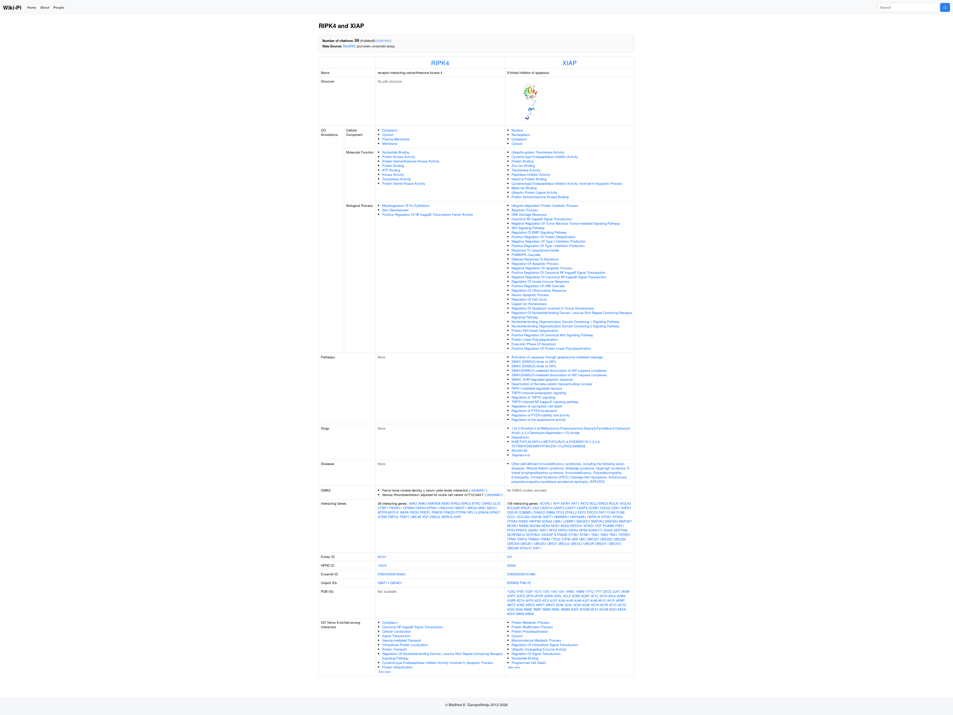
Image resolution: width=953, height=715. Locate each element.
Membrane (389, 143)
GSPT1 (548, 516)
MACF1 (460, 507)
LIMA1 (557, 521)
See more (385, 672)
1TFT (598, 591)
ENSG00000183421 (392, 574)
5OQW (584, 609)
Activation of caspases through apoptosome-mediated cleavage (557, 357)
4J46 (577, 600)
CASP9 (582, 507)
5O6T (575, 609)
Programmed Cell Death (528, 662)
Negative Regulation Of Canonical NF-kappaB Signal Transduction (558, 277)
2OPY (511, 595)
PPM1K (521, 530)
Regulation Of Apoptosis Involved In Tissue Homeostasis (552, 308)
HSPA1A (593, 516)
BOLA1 (614, 503)
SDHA (608, 530)
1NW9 (580, 591)
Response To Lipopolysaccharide (535, 250)
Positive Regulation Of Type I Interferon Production (548, 245)
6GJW (603, 609)
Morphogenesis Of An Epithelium (406, 205)
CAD (535, 507)
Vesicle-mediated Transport (401, 640)
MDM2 (524, 525)
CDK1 (615, 507)
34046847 (478, 490)
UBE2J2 (564, 543)
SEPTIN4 (620, 530)
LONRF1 (569, 521)
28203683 (494, 494)
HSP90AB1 (578, 516)
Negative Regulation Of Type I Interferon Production (548, 241)
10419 (382, 565)
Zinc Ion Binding (523, 165)
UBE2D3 (619, 539)
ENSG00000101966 (521, 574)
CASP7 (570, 507)
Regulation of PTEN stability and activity (540, 415)
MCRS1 (512, 525)
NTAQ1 (589, 525)
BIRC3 (466, 503)
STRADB (560, 534)
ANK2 (413, 503)
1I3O (546, 591)
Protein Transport (394, 649)
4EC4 (521, 600)
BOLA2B (513, 507)
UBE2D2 (606, 539)
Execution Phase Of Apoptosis (533, 344)
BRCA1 (526, 507)
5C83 (510, 609)
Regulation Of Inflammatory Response (538, 290)
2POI (530, 595)
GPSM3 (408, 507)
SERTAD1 (533, 534)
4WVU (550, 604)
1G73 (538, 591)
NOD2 (565, 525)
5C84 (519, 609)
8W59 (520, 613)
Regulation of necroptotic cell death (536, 406)
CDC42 (605, 507)
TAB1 (595, 534)
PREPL (425, 512)
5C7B (604, 604)
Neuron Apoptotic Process (530, 294)
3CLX (567, 595)
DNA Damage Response (528, 214)
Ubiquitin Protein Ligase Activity (534, 192)
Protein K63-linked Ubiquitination (534, 330)
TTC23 (555, 539)
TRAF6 (522, 539)
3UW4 (621, 595)
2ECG (607, 591)
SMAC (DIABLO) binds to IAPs (533, 361)
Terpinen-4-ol (520, 455)
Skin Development (395, 210)
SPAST (495, 512)
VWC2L (435, 516)
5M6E (528, 609)
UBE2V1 (601, 543)
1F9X (520, 591)
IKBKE (523, 521)
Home (31, 7)
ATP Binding (391, 170)
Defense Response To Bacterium (535, 259)
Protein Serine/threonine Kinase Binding (540, 196)
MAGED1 (583, 521)
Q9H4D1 (396, 582)
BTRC (476, 503)
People (58, 7)
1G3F (529, 591)
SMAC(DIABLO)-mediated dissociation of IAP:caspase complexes (559, 370)
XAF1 (537, 548)
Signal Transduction (396, 635)
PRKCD (448, 512)
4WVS (530, 604)
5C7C (613, 604)
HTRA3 (512, 521)
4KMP (620, 600)
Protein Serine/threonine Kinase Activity (411, 161)
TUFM (565, 539)
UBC (582, 539)
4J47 (585, 600)
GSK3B (536, 516)
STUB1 (573, 534)
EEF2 (582, 512)
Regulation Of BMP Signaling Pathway (539, 232)
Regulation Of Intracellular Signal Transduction (544, 644)
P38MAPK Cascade (525, 254)
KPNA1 (432, 507)
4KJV (611, 600)
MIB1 (482, 507)
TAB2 (604, 534)
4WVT (540, 604)
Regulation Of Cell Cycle (529, 299)
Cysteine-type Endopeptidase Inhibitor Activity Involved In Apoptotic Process (566, 183)
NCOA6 (535, 525)
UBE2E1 (526, 543)
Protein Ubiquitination (397, 667)
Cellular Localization (396, 631)
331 (509, 556)
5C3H (577, 604)
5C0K (560, 604)
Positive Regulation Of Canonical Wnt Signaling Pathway (552, 335)
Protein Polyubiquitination (529, 631)
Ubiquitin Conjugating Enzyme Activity (539, 649)
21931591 (383, 40)
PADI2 (414, 512)
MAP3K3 (611, 521)
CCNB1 (593, 507)
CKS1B (512, 512)
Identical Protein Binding (528, 179)
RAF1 (544, 530)
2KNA (625, 591)
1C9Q (511, 591)
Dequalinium (520, 437)
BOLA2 (625, 503)
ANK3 (422, 503)
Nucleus (517, 130)
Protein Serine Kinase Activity (403, 183)
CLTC (497, 503)
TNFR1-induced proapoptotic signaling (538, 392)
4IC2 (538, 600)
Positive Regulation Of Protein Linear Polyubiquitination (551, 348)
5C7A (595, 604)
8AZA (622, 609)
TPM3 (511, 539)
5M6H (547, 609)
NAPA (404, 512)
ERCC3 (592, 512)
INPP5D (535, 521)
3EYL (595, 595)
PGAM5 (608, 525)
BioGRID (349, 46)
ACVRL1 (546, 503)
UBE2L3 (576, 543)
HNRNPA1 (561, 516)
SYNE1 (585, 534)
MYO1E (393, 512)
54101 (382, 556)
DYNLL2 (571, 512)
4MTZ (511, 604)
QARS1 (533, 530)
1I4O (553, 591)
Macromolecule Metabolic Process (536, 640)
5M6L (556, 609)
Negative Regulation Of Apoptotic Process (541, 268)
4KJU (602, 600)
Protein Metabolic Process (530, 622)
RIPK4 (440, 62)
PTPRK (460, 512)
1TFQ (589, 591)
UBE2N (588, 543)
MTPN (382, 512)
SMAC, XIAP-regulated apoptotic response (542, 379)
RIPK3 (563, 530)
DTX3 (560, 512)
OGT (598, 525)
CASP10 (546, 507)
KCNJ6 (547, 521)
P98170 (525, 582)
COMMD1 (525, 512)
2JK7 (616, 591)
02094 (511, 565)
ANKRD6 (434, 503)
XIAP (569, 62)
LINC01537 (446, 507)
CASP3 (558, 507)
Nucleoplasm (520, 134)
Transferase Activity (396, 179)
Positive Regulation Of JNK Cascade (538, 285)
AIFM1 (565, 503)
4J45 (569, 600)
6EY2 (594, 609)
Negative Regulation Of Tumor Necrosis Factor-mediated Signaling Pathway (565, 223)
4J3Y (553, 600)
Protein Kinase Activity (398, 156)
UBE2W (512, 548)
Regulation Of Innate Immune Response (540, 281)
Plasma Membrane (395, 139)
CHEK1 (626, 507)
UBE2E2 (540, 543)
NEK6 (546, 525)
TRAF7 (404, 516)
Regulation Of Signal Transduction (535, 653)
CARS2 (486, 503)
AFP (556, 503)
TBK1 (613, 534)
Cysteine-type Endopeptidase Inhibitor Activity (544, 156)
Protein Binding (393, 165)
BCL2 (594, 503)
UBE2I (552, 543)
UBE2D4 (513, 543)
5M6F (537, 609)
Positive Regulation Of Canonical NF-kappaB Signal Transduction (558, 272)
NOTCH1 (576, 525)
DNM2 (550, 512)
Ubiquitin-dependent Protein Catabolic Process (544, 205)
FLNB (620, 512)
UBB (574, 539)
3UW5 (511, 600)
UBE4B (415, 516)
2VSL (558, 595)
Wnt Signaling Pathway (528, 227)
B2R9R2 (513, 582)
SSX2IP (547, 534)
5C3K (586, 604)
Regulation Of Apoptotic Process (535, 263)
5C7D (622, 604)
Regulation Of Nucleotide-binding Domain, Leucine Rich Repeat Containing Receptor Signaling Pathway (571, 314)
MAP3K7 (625, 521)
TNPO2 (393, 516)
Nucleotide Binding (395, 152)
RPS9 (583, 530)
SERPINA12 (516, 534)
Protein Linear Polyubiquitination (534, 339)
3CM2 (576, 595)
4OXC (520, 604)
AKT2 (584, 503)
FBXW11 (395, 507)
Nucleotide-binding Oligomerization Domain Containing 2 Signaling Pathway (565, 326)
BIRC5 (603, 503)
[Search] (945, 7)
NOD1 (555, 525)
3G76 (603, 595)
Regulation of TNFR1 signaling (533, 397)
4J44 (561, 600)
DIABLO (539, 512)
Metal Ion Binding (524, 188)
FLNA (611, 512)
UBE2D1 (593, 539)
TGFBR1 (624, 534)
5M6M (565, 609)
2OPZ (521, 595)
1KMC (570, 591)
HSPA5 (420, 507)
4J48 (593, 600)
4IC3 (545, 600)
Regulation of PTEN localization (534, 410)
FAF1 (602, 512)
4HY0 (530, 600)
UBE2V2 (615, 543)
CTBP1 (383, 507)
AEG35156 (519, 450)
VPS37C (525, 548)
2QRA (548, 595)
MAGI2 (472, 507)
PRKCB (437, 512)
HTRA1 (606, 516)
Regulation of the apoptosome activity (538, 419)
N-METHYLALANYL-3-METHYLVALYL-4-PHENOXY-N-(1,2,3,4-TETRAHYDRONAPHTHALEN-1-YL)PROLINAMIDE (556, 443)
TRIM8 (545, 539)
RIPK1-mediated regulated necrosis (536, 388)
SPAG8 (483, 512)
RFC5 (553, 530)
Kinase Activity (393, 174)
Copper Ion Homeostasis (529, 303)
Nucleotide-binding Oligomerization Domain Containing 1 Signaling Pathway (565, 321)
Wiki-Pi (12, 7)
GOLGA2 (523, 516)
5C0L (568, 604)
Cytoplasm (390, 130)
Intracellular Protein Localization (405, 644)
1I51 (561, 591)
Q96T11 (383, 582)
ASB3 (446, 503)
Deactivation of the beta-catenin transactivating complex (551, 383)
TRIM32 (533, 539)
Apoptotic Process (524, 210)
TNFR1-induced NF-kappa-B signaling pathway (545, 401)
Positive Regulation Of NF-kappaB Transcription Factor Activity (427, 214)
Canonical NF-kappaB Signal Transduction (541, 219)
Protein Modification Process (532, 626)
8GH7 (511, 613)
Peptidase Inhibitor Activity (530, 174)
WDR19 (447, 516)
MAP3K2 (597, 521)
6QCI (613, 609)
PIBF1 (619, 525)
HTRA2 (618, 516)
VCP (425, 516)
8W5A (529, 613)
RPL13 (472, 512)
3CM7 (585, 595)
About (44, 7)
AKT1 (575, 503)
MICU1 (492, 507)
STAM (382, 516)
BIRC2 (455, 503)
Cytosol (387, 134)
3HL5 (612, 595)
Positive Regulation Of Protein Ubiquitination (543, 236)
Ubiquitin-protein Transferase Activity (537, 152)
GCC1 (511, 516)
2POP (539, 595)
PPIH (511, 530)
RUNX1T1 (595, 530)
